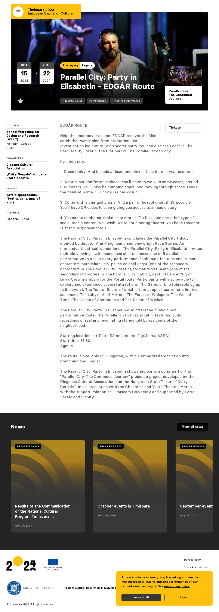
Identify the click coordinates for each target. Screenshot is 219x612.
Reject (184, 597)
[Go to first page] (21, 564)
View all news (192, 426)
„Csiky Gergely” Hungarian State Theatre (27, 176)
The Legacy (71, 65)
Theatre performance (126, 101)
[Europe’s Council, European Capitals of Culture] (53, 569)
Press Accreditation (196, 567)
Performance (97, 101)
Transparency (192, 560)
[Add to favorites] (20, 101)
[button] (18, 11)
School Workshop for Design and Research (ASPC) (22, 136)
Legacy (87, 65)
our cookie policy (176, 586)
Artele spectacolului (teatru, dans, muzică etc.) (23, 199)
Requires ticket (72, 101)
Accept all (141, 597)
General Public (17, 219)
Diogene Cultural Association (19, 166)
